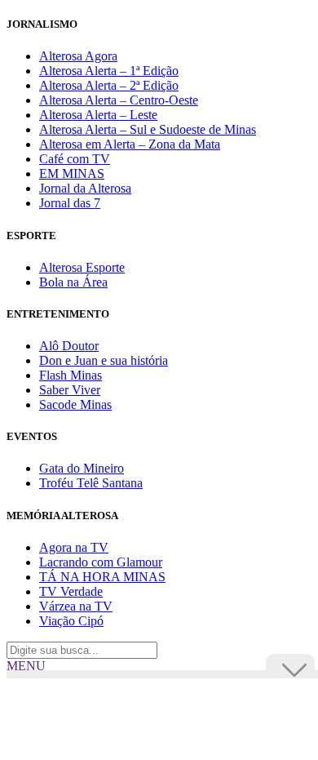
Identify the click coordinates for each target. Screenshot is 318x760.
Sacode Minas (75, 404)
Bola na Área (73, 282)
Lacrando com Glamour (100, 562)
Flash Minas (70, 375)
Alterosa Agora (78, 56)
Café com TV (74, 159)
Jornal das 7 (69, 203)
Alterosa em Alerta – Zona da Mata (129, 144)
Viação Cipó (71, 621)
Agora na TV (73, 547)
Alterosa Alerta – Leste (98, 115)
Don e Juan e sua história (103, 360)
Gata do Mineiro (81, 468)
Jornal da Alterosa (85, 188)
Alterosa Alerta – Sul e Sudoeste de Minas (147, 129)
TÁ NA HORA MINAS (102, 577)
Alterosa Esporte (82, 267)
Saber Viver (69, 390)
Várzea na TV (76, 606)
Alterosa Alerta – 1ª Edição (109, 71)
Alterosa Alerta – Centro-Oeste (118, 100)
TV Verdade (71, 591)
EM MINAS (71, 173)
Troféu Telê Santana (91, 483)
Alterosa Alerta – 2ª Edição (109, 85)
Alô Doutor (69, 346)
